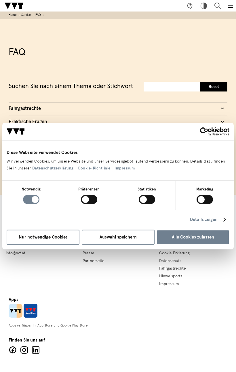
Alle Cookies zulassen (193, 237)
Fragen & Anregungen (190, 6)
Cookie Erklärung (174, 253)
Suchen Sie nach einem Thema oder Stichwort (71, 86)
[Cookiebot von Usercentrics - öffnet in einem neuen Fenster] (204, 131)
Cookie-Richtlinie (94, 168)
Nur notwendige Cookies (43, 237)
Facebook (12, 350)
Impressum (125, 168)
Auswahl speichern (118, 237)
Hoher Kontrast (204, 6)
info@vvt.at (15, 253)
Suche (217, 6)
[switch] (89, 199)
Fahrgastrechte (172, 268)
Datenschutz (170, 261)
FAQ (38, 15)
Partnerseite (93, 261)
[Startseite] (14, 6)
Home (13, 15)
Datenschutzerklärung (53, 168)
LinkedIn (35, 350)
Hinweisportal (171, 276)
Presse (88, 253)
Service (26, 15)
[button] (230, 6)
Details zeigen (204, 219)
